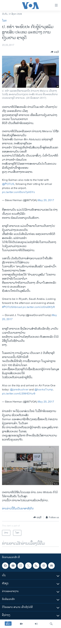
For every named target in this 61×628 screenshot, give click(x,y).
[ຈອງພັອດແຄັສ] (51, 565)
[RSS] (36, 565)
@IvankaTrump (43, 389)
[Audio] (36, 624)
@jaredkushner (19, 389)
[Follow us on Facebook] (5, 565)
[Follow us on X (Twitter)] (28, 565)
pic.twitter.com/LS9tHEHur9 (18, 393)
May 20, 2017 (46, 200)
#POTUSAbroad (12, 307)
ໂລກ (4, 20)
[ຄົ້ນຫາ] (51, 624)
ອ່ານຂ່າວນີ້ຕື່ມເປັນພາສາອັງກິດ (18, 508)
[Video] (21, 624)
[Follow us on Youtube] (13, 565)
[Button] (55, 52)
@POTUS (8, 184)
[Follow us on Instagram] (20, 565)
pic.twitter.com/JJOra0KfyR (39, 307)
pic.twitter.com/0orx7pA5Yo (18, 192)
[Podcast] (43, 565)
